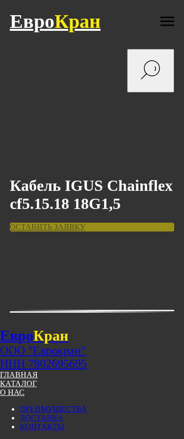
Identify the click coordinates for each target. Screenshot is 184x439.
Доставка (41, 418)
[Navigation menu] (167, 21)
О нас (12, 392)
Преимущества (53, 409)
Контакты (42, 426)
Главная (19, 374)
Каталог (18, 383)
